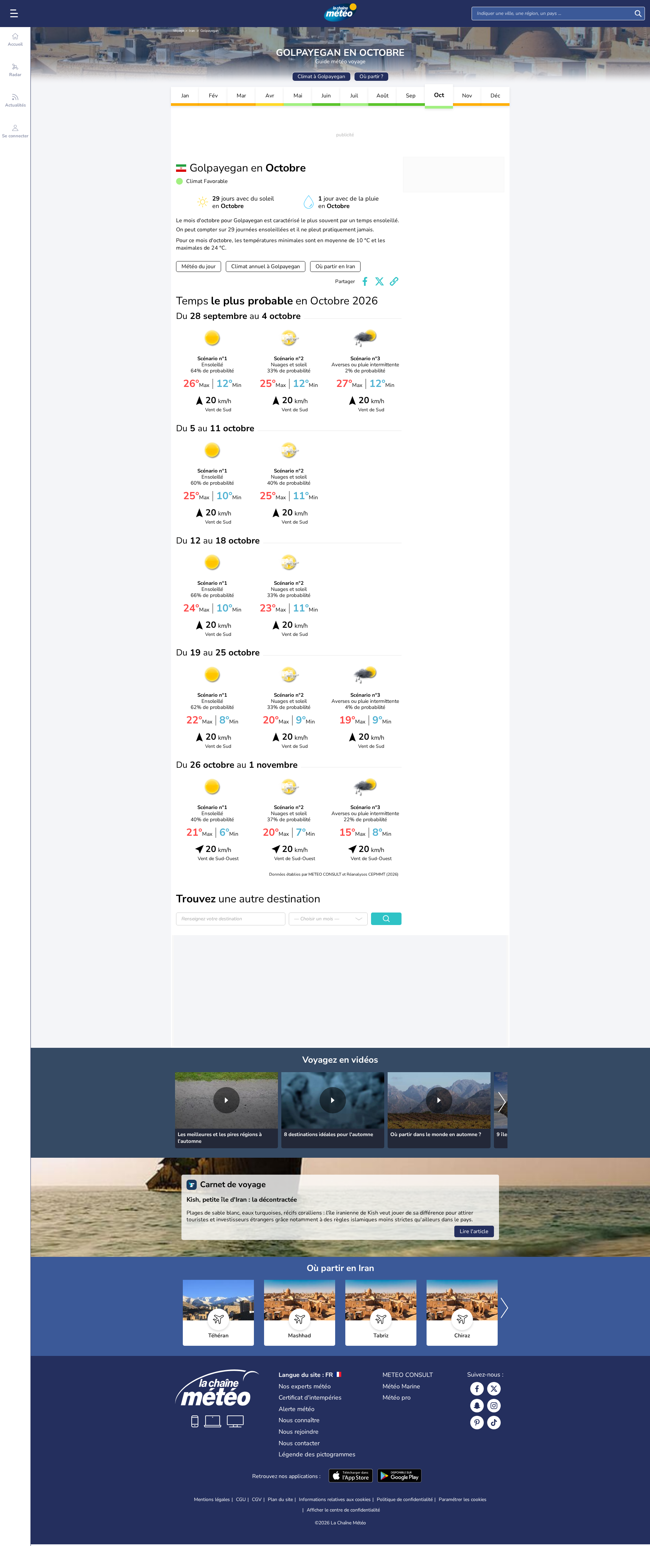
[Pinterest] (477, 1422)
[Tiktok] (494, 1422)
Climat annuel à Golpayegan (265, 266)
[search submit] (638, 13)
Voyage (178, 30)
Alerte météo (297, 1409)
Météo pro (397, 1397)
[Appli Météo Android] (399, 1476)
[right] (502, 1102)
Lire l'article (474, 1231)
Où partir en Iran (335, 266)
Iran (192, 30)
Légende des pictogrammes (317, 1454)
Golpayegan (209, 30)
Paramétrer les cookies (462, 1499)
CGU (241, 1499)
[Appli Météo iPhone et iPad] (351, 1476)
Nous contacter (299, 1443)
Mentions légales (212, 1499)
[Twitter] (494, 1388)
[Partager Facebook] (365, 281)
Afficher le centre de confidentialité (343, 1510)
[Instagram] (494, 1405)
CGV (257, 1499)
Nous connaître (299, 1420)
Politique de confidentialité (405, 1499)
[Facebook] (477, 1388)
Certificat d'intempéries (310, 1397)
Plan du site (280, 1499)
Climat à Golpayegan (321, 76)
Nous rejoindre (299, 1432)
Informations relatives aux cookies (335, 1499)
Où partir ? (371, 76)
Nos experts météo (305, 1386)
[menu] (15, 13)
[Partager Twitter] (379, 281)
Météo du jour (198, 266)
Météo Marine (401, 1386)
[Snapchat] (477, 1405)
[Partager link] (394, 281)
